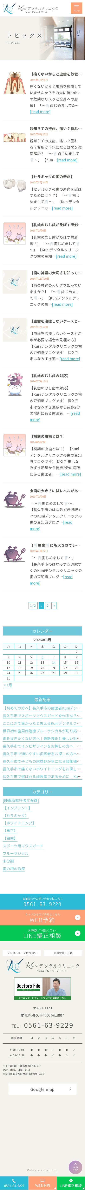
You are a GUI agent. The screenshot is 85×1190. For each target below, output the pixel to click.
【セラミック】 (16, 815)
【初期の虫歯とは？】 (48, 436)
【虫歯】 (10, 838)
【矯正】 (10, 830)
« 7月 (8, 684)
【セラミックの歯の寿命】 (52, 176)
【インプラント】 (17, 807)
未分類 (8, 861)
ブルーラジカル (16, 853)
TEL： (42, 1026)
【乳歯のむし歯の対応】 (50, 375)
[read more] (40, 111)
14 (53, 662)
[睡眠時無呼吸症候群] (21, 800)
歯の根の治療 (14, 868)
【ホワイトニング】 (19, 822)
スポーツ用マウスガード (23, 845)
